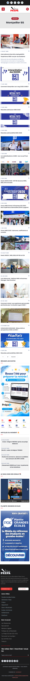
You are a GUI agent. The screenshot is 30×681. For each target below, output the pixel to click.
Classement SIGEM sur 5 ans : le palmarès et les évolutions (15, 466)
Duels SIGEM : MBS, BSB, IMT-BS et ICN (13, 255)
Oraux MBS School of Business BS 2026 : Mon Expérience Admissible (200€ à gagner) (14, 206)
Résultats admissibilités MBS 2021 (11, 353)
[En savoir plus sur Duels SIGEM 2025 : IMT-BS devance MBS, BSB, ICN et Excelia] (28, 178)
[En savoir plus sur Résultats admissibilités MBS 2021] (28, 350)
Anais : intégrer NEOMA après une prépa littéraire (15, 442)
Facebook (17, 427)
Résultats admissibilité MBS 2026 (11, 133)
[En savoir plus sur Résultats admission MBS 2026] (28, 107)
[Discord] (17, 661)
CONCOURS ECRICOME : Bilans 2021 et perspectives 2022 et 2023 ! (13, 329)
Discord (3, 427)
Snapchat (24, 427)
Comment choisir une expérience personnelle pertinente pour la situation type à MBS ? (15, 304)
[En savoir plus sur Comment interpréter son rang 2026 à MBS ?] (28, 84)
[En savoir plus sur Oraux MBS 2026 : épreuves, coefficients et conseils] (28, 228)
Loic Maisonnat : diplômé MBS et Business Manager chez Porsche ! (14, 279)
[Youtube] (12, 661)
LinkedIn (24, 422)
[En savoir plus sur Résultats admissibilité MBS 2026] (28, 130)
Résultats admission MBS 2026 (10, 110)
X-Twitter (10, 427)
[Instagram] (7, 661)
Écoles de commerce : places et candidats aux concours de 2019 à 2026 (15, 457)
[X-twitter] (5, 661)
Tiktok (17, 422)
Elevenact (18, 672)
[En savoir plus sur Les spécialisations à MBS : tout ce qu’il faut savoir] (28, 153)
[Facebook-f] (2, 661)
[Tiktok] (15, 661)
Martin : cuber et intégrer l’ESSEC (11, 450)
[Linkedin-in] (10, 661)
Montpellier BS (6, 35)
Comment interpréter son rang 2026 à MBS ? (15, 86)
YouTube (10, 422)
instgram (3, 422)
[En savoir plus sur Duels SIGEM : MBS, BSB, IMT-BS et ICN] (28, 253)
